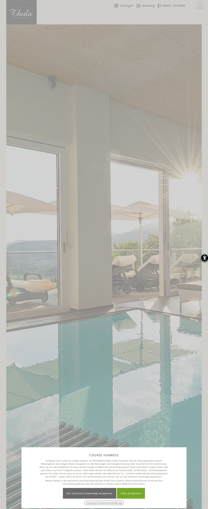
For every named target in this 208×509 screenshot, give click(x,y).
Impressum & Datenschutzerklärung (104, 502)
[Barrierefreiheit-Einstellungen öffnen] (204, 257)
